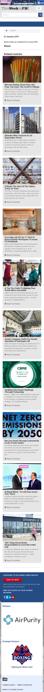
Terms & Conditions (24, 685)
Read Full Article (13, 100)
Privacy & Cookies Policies (12, 689)
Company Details (8, 685)
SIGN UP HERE (12, 580)
